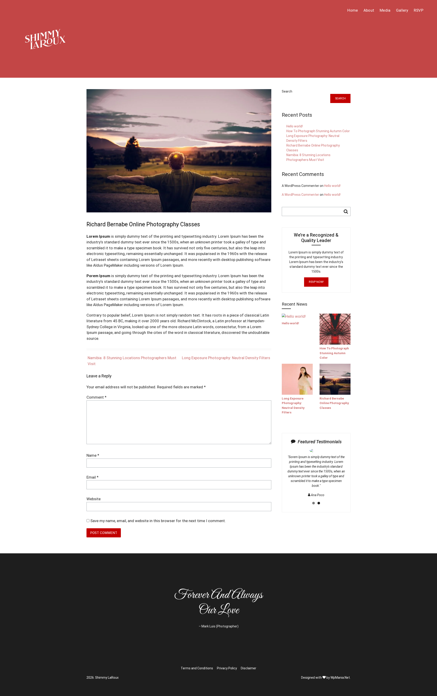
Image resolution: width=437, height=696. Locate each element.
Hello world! (294, 126)
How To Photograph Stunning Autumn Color (318, 131)
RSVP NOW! (316, 282)
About (368, 10)
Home (352, 10)
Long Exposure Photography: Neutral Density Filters (226, 358)
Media (385, 10)
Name (92, 455)
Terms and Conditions (197, 668)
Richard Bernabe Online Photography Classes (334, 403)
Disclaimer (248, 668)
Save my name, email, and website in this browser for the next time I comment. (158, 520)
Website (93, 499)
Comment (96, 397)
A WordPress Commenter (300, 194)
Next (354, 477)
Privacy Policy (227, 668)
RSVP (418, 10)
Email (92, 477)
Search (287, 91)
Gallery (402, 10)
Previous (279, 477)
